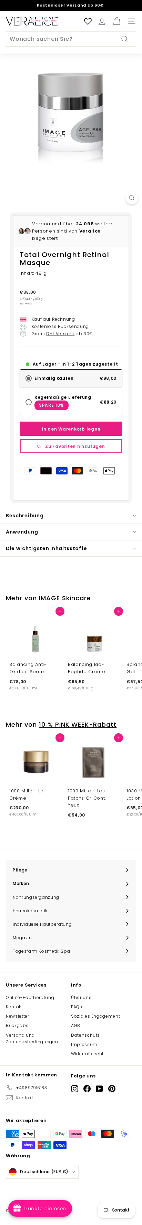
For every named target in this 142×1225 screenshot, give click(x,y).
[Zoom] (131, 197)
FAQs (76, 1007)
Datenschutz (85, 1035)
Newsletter (17, 1016)
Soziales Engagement (95, 1016)
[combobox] (71, 39)
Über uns (81, 997)
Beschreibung (24, 515)
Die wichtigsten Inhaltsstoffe (46, 548)
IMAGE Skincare (65, 598)
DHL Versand (60, 334)
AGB (75, 1025)
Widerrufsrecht (87, 1054)
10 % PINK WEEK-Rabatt (77, 724)
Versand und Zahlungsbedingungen (32, 1038)
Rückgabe (17, 1025)
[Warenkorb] (117, 21)
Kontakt (14, 1007)
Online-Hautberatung (30, 997)
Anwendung (22, 531)
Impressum (84, 1044)
